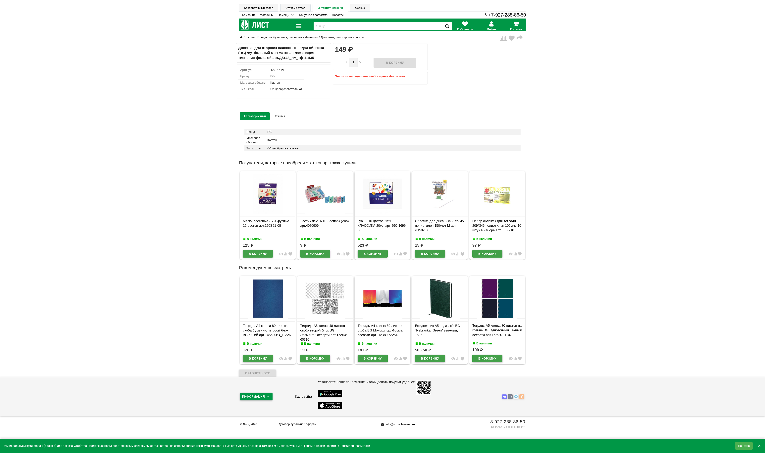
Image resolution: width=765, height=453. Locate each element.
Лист (246, 424)
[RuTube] (511, 396)
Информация (253, 396)
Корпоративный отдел (258, 7)
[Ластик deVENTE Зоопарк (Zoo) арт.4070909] (325, 212)
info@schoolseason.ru (398, 424)
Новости (337, 15)
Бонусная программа (313, 15)
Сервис (360, 7)
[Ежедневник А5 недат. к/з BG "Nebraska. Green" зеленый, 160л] (440, 317)
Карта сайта (303, 396)
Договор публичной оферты (298, 424)
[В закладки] (513, 38)
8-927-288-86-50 (507, 421)
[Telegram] (516, 396)
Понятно (744, 446)
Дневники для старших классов (342, 37)
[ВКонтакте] (505, 396)
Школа (250, 37)
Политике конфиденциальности (348, 446)
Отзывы (279, 116)
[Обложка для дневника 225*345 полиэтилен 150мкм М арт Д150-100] (440, 212)
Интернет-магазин (330, 7)
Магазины (266, 15)
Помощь (283, 15)
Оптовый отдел (295, 7)
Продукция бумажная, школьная (279, 37)
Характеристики (255, 116)
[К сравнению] (504, 38)
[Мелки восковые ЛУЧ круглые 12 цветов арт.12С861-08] (268, 212)
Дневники (311, 37)
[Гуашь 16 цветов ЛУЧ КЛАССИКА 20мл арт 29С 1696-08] (382, 212)
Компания (248, 15)
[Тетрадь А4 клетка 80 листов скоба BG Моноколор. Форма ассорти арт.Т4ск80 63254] (382, 317)
